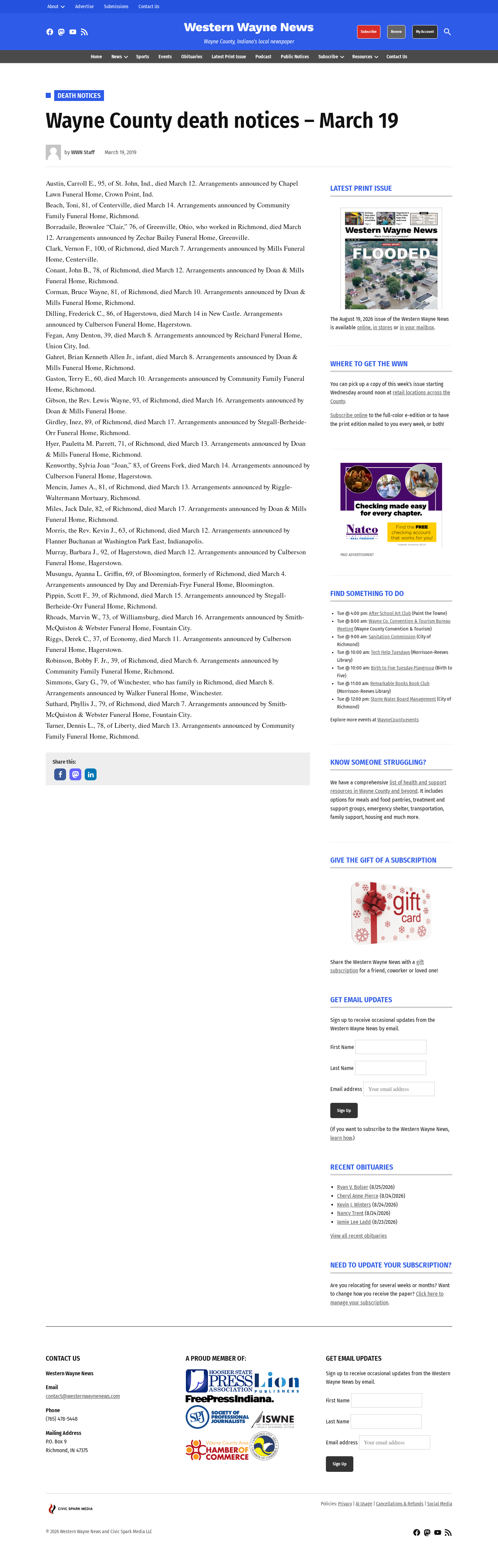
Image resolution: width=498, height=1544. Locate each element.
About (53, 6)
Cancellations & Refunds (399, 1504)
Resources (362, 57)
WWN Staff (83, 152)
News (116, 57)
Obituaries (191, 57)
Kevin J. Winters (354, 1204)
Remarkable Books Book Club (400, 683)
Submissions (116, 6)
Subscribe (369, 31)
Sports (142, 57)
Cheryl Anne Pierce (357, 1196)
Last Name (342, 1068)
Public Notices (295, 57)
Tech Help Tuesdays (390, 652)
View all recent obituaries (358, 1236)
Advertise (84, 6)
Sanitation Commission (392, 637)
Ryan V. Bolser (352, 1187)
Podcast (263, 57)
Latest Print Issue (229, 57)
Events (165, 57)
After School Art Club (390, 613)
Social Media (439, 1504)
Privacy (345, 1504)
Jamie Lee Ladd (354, 1222)
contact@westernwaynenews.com (83, 1396)
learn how (341, 1138)
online (364, 327)
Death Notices (79, 95)
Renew (396, 31)
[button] (60, 774)
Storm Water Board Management (403, 699)
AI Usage (364, 1504)
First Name (342, 1047)
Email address (346, 1089)
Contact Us (149, 6)
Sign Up (344, 1110)
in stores (382, 327)
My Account (425, 31)
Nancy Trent (350, 1213)
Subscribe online (349, 415)
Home (96, 57)
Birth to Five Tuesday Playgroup (402, 668)
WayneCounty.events (398, 720)
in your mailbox (417, 327)
